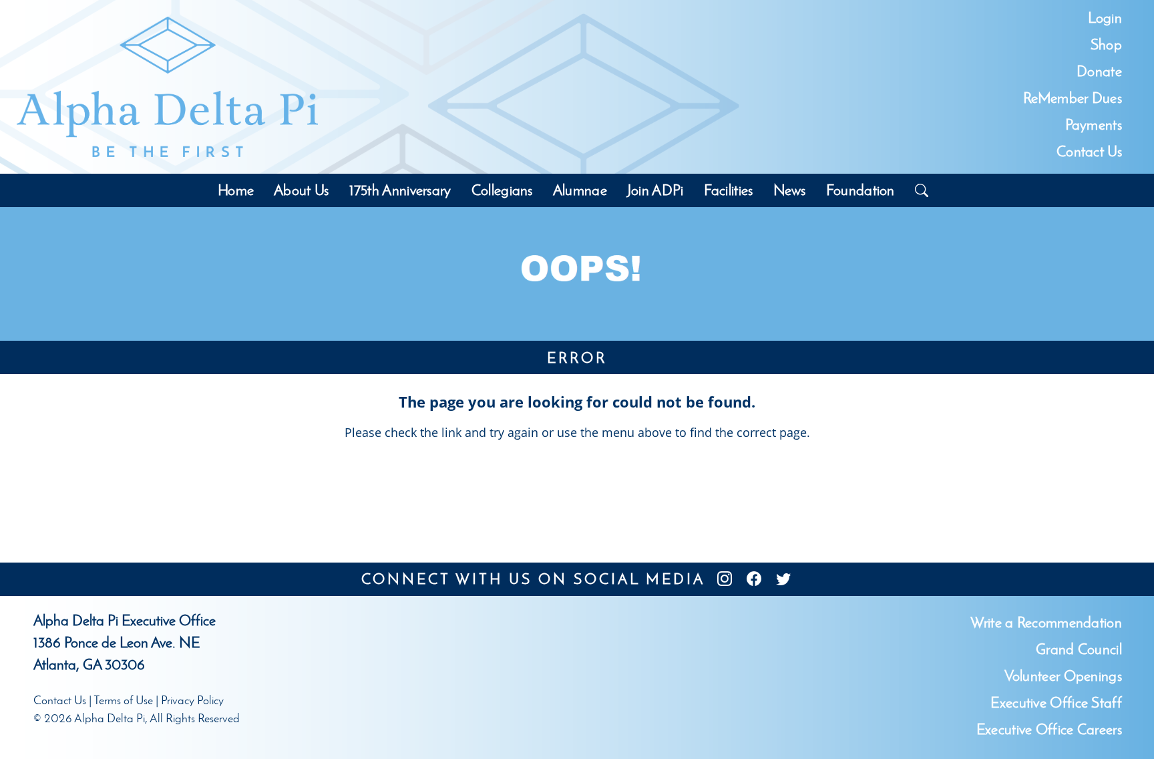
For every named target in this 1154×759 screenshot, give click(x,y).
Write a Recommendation (1046, 622)
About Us (301, 190)
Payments (1093, 125)
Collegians (502, 190)
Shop (1106, 44)
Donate (1099, 71)
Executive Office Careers (1049, 729)
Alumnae (580, 190)
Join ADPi (655, 190)
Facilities (728, 190)
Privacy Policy (192, 700)
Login (1105, 18)
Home (236, 190)
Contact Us (1089, 151)
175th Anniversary (400, 190)
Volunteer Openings (1063, 676)
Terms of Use (123, 700)
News (789, 190)
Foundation (860, 190)
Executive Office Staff (1056, 703)
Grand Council (1079, 649)
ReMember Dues (1072, 98)
